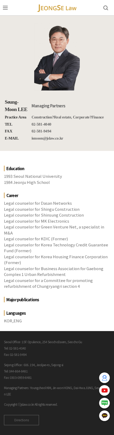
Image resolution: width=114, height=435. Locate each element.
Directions (21, 420)
